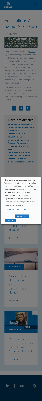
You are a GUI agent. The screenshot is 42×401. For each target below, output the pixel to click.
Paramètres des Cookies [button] (16, 209)
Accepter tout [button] (21, 216)
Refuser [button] (10, 220)
